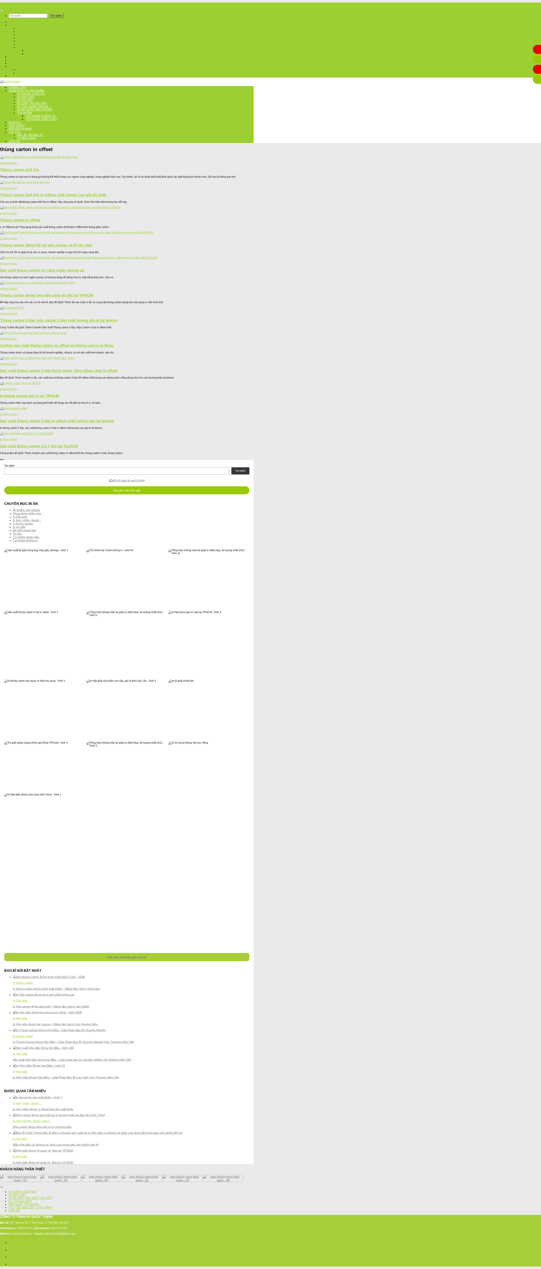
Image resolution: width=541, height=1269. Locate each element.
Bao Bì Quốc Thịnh (11, 4)
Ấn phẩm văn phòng (26, 510)
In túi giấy (25, 34)
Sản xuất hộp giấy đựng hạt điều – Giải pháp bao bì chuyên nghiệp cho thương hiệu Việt (72, 1059)
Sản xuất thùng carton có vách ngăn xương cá (42, 270)
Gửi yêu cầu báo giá (126, 490)
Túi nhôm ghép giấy (41, 53)
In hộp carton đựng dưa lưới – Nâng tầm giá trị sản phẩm (51, 1006)
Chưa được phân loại (27, 513)
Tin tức (14, 66)
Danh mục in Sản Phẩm (26, 25)
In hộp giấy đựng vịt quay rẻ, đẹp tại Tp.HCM (43, 1162)
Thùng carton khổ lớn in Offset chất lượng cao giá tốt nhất (53, 195)
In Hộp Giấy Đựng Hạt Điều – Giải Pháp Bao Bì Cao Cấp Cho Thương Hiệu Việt (66, 1077)
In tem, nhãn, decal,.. (34, 41)
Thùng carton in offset (20, 220)
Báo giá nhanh (20, 63)
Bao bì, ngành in (30, 69)
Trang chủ (17, 22)
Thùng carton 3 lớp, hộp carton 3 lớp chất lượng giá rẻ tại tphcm (58, 320)
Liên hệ (14, 76)
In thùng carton (31, 28)
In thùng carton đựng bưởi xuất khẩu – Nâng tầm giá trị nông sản (56, 988)
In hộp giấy (26, 31)
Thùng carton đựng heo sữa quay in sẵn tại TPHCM (46, 295)
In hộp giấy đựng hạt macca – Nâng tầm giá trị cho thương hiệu (55, 1024)
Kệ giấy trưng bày (32, 38)
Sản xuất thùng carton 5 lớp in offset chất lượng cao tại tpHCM (57, 421)
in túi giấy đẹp (20, 1201)
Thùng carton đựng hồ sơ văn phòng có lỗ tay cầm (46, 245)
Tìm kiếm (9, 465)
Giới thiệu (16, 60)
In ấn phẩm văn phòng (34, 44)
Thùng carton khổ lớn (19, 170)
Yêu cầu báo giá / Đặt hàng (30, 1207)
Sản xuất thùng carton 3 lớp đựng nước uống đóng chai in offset (58, 371)
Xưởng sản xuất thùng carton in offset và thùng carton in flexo (56, 345)
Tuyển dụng (26, 72)
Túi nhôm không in (40, 50)
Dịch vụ (14, 57)
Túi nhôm (24, 47)
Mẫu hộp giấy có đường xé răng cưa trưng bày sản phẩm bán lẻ (55, 1144)
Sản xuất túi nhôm (23, 1204)
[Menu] (1, 10)
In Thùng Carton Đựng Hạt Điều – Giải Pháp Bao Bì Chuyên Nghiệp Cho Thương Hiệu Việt (73, 1042)
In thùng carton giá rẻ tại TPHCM (29, 396)
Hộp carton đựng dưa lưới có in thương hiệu (42, 1127)
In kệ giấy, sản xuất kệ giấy (30, 1198)
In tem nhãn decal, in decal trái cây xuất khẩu (43, 1109)
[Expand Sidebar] (1, 459)
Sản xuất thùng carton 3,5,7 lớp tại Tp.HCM (39, 446)
